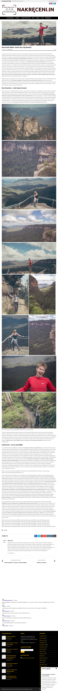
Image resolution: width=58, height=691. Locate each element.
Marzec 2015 (42, 660)
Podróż (17, 17)
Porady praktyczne (25, 17)
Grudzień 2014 (42, 666)
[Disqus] (29, 583)
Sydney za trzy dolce (41, 562)
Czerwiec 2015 (43, 653)
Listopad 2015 (42, 642)
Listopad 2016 (42, 635)
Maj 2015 (41, 655)
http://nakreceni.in (11, 553)
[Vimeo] (53, 3)
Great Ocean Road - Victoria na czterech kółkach (15, 562)
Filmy (33, 17)
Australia (5, 530)
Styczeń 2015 (42, 664)
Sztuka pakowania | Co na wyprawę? (18, 1)
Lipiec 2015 (42, 651)
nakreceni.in (10, 49)
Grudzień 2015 (42, 640)
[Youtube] (51, 3)
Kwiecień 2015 (42, 658)
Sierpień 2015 (42, 649)
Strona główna (10, 17)
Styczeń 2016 (42, 638)
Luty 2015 (42, 662)
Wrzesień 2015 (43, 647)
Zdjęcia (37, 17)
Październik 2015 (43, 644)
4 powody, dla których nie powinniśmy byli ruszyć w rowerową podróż (11, 657)
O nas (42, 17)
